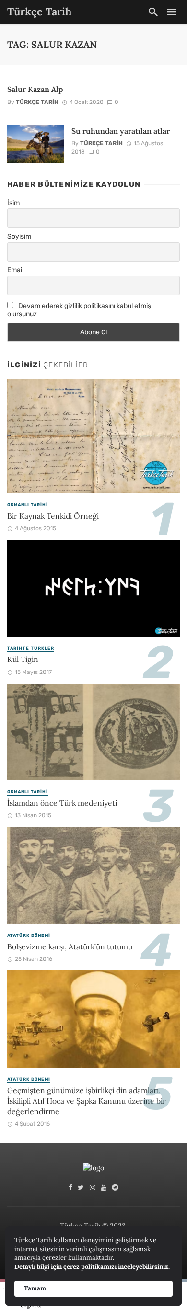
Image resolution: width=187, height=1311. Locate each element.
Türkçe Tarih (37, 102)
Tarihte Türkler (30, 648)
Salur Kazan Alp (35, 89)
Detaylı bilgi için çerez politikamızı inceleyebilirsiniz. (92, 1267)
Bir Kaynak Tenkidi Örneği (53, 516)
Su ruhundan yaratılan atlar (120, 131)
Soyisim (19, 236)
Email (15, 270)
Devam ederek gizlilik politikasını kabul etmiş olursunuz (79, 310)
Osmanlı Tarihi (27, 504)
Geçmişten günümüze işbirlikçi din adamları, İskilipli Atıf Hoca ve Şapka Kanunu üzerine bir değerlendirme (86, 1100)
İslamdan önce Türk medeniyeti (62, 803)
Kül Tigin (22, 659)
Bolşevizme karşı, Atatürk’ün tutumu (69, 946)
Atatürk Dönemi (28, 935)
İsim (13, 203)
